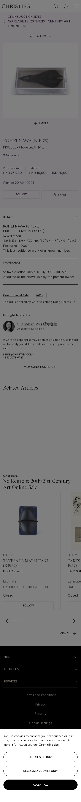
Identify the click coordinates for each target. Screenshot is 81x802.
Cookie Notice (49, 745)
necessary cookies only (40, 770)
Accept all (40, 784)
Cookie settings (40, 757)
